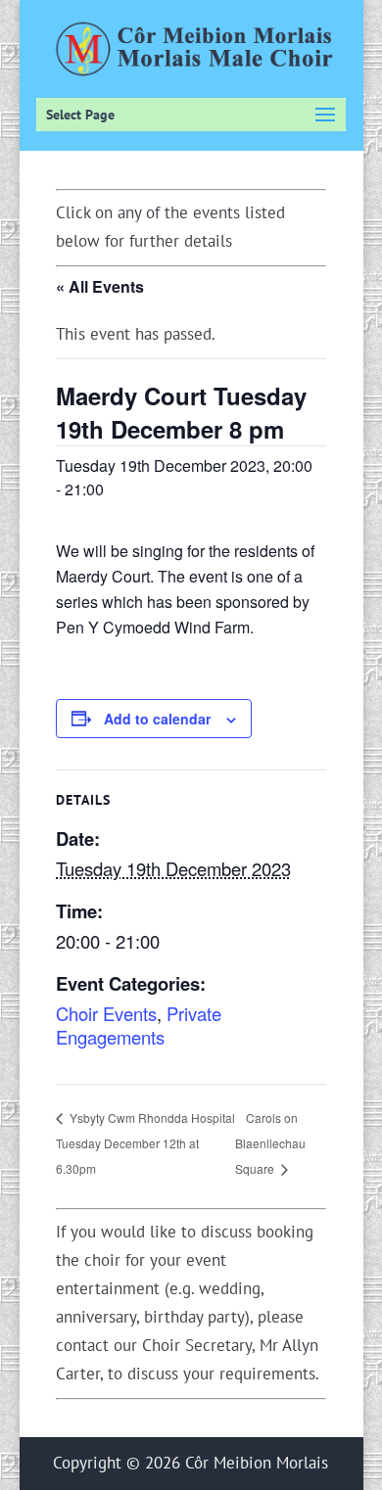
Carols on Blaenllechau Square (270, 1143)
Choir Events (106, 1013)
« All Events (100, 286)
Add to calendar (157, 718)
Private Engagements (138, 1025)
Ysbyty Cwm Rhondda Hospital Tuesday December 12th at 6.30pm (145, 1142)
